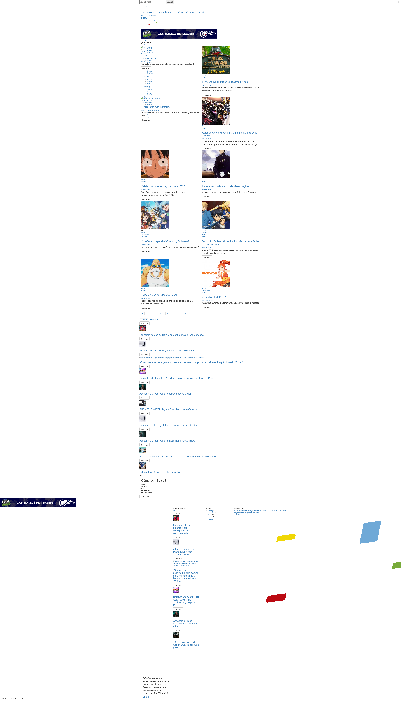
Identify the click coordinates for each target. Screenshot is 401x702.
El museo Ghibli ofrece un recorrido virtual (225, 81)
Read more (146, 68)
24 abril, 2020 (145, 190)
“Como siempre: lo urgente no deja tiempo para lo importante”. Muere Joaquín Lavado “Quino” (191, 362)
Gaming (210, 511)
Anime (210, 515)
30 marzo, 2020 (146, 298)
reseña (265, 511)
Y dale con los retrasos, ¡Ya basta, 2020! (163, 186)
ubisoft (277, 511)
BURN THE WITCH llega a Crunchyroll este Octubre (168, 409)
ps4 (282, 511)
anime (271, 511)
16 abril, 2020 (206, 190)
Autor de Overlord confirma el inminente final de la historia (229, 134)
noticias (258, 511)
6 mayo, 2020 (206, 85)
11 (178, 314)
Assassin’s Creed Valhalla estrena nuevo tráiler (165, 393)
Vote (142, 496)
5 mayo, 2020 (145, 110)
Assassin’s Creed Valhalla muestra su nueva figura (167, 440)
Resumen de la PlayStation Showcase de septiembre (168, 425)
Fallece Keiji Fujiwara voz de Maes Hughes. (226, 186)
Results (148, 496)
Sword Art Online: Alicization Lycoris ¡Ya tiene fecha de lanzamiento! (230, 242)
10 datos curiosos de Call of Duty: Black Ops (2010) (186, 644)
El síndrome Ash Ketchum (155, 106)
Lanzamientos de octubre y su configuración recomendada (173, 12)
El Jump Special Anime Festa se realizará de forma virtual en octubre (177, 456)
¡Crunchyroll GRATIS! (214, 297)
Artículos (211, 519)
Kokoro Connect (150, 58)
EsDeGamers (240, 511)
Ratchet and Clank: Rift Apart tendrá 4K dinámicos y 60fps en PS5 (176, 378)
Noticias (210, 513)
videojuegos (250, 511)
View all (175, 511)
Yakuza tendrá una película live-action (160, 472)
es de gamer (248, 513)
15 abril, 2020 (206, 247)
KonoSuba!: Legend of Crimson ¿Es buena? (165, 241)
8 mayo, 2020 (145, 61)
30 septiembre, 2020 (148, 16)
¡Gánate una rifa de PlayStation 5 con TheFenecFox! (168, 350)
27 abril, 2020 (206, 139)
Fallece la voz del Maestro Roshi (159, 295)
